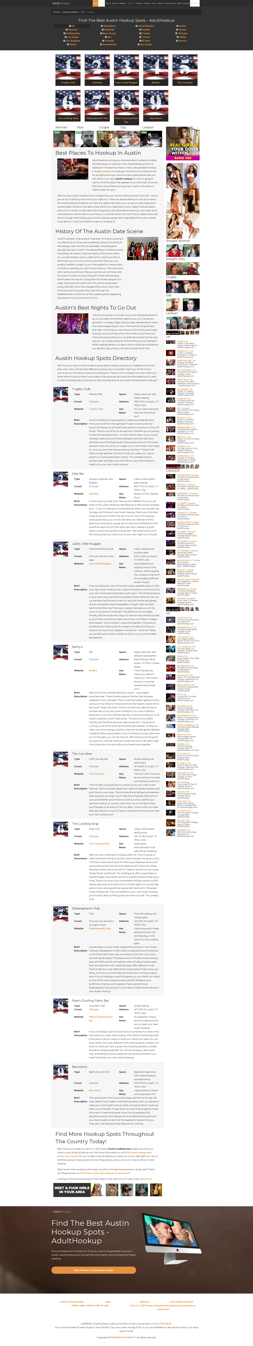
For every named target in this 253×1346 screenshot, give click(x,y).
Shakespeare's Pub (97, 118)
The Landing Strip (68, 118)
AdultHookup (109, 171)
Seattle (145, 29)
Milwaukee (109, 26)
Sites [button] (179, 3)
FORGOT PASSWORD (72, 1302)
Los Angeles (72, 40)
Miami (72, 44)
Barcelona (156, 118)
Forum (101, 3)
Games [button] (146, 3)
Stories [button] (138, 3)
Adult (61, 3)
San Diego (146, 44)
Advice (160, 3)
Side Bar (97, 82)
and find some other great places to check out (103, 1173)
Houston (72, 29)
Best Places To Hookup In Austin (93, 1270)
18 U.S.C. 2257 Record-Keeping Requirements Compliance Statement (163, 1307)
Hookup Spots (70, 12)
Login (95, 3)
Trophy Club (68, 82)
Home (56, 12)
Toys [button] (153, 3)
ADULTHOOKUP (162, 1323)
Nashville (109, 29)
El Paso (145, 40)
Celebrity (122, 3)
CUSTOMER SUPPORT (181, 1302)
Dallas (182, 37)
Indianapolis (72, 33)
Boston (182, 29)
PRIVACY (145, 1302)
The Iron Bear (185, 82)
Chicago (182, 33)
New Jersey (109, 33)
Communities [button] (169, 3)
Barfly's (156, 82)
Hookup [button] (130, 3)
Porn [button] (108, 3)
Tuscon (145, 37)
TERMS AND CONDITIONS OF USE (90, 1305)
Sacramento (109, 44)
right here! (145, 1179)
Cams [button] (114, 3)
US (82, 12)
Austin (90, 12)
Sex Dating (195, 3)
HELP (108, 1302)
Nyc (109, 37)
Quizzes (186, 3)
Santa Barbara (145, 26)
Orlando (109, 40)
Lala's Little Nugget (126, 82)
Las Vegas (73, 37)
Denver (182, 40)
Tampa (145, 33)
